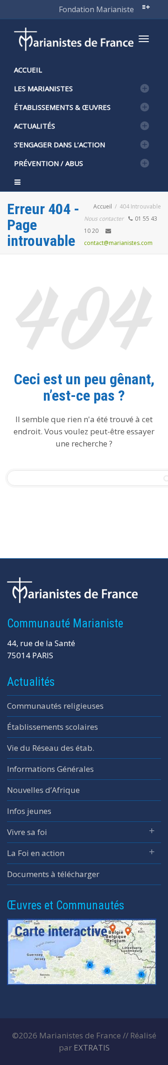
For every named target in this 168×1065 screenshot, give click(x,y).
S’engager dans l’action (59, 144)
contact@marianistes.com (118, 243)
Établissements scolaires (52, 726)
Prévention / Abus (48, 163)
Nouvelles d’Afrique (43, 789)
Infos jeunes (29, 811)
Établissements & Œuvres (62, 107)
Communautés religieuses (55, 705)
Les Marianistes (43, 88)
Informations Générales (50, 768)
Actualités (34, 125)
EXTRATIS (92, 1047)
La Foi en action (35, 853)
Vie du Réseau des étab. (50, 747)
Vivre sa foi (27, 832)
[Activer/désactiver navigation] (143, 39)
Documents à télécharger (53, 874)
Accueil (28, 69)
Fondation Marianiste (96, 9)
